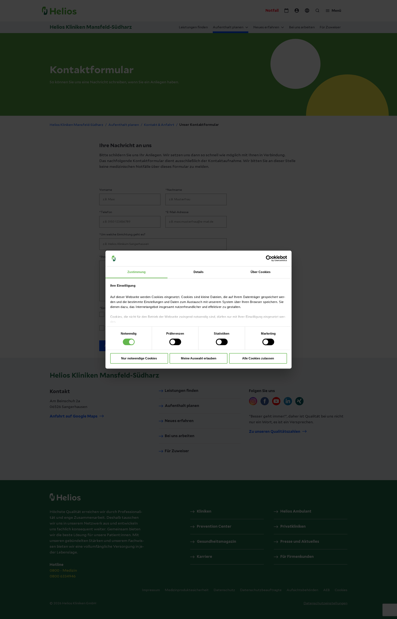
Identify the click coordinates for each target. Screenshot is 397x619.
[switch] (175, 342)
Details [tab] (199, 272)
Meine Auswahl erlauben (198, 358)
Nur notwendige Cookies (139, 358)
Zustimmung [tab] (136, 272)
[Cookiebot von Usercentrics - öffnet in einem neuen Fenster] (269, 258)
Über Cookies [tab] (260, 272)
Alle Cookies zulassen (258, 358)
